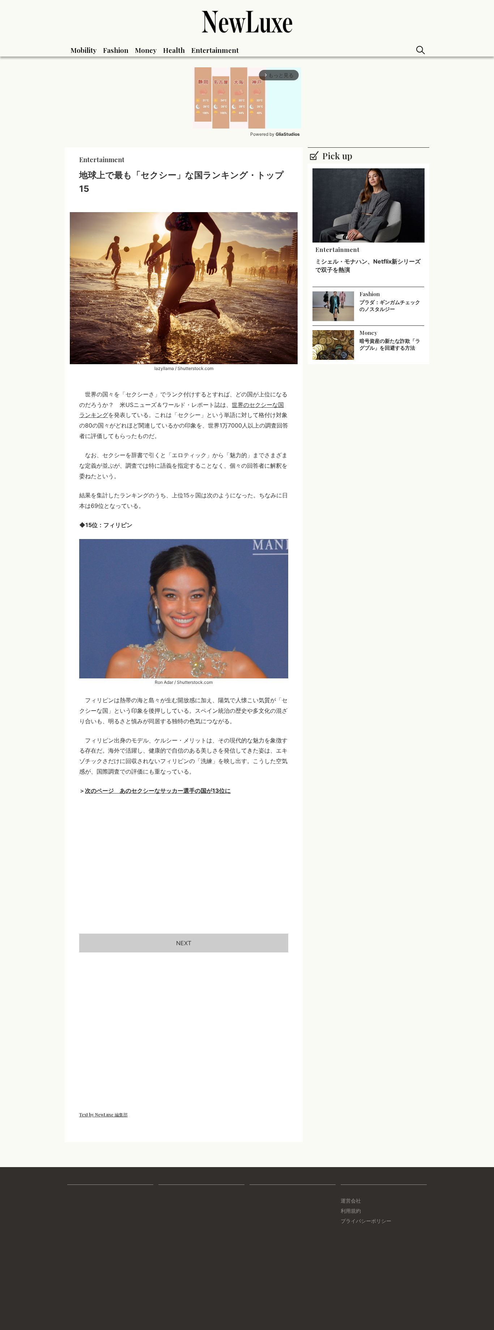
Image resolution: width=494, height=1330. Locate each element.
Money (146, 50)
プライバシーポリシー (366, 1221)
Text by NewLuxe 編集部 (103, 1115)
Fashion (115, 50)
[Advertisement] (183, 873)
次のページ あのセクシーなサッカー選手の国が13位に (158, 790)
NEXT (183, 943)
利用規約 (351, 1211)
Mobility (84, 50)
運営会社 (351, 1201)
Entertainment (215, 50)
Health (174, 50)
